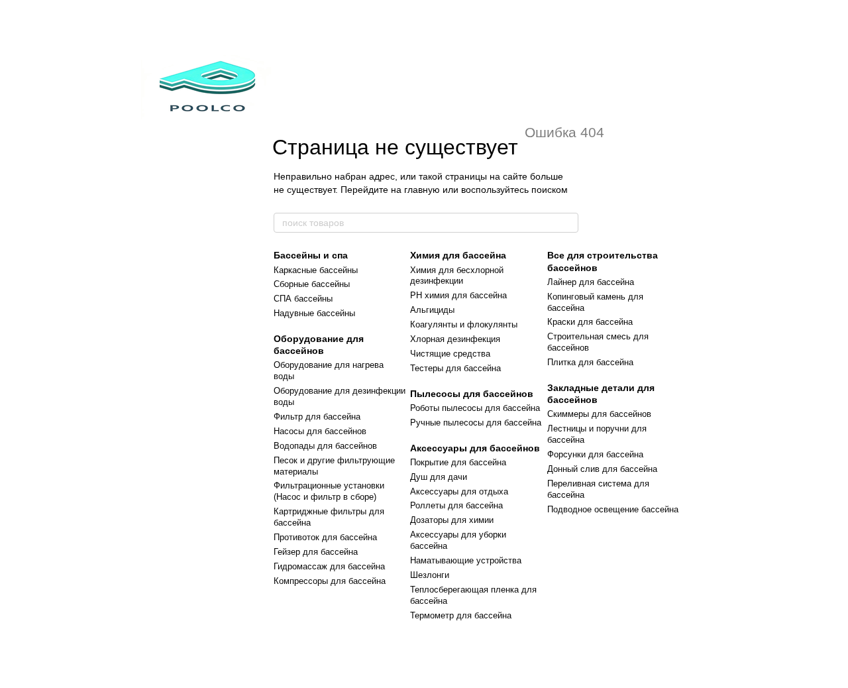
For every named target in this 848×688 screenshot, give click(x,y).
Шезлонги (429, 575)
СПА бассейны (303, 299)
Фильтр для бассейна (317, 417)
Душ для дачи (438, 477)
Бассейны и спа (311, 255)
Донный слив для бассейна (602, 469)
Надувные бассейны (314, 313)
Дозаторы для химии (452, 520)
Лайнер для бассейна (590, 282)
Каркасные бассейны (316, 270)
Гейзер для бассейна (316, 552)
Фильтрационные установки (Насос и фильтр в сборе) (329, 491)
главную (422, 189)
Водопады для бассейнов (325, 446)
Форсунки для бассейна (595, 454)
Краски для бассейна (590, 322)
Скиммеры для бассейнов (599, 414)
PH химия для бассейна (458, 295)
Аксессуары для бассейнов (475, 448)
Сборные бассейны (312, 284)
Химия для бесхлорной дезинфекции (457, 275)
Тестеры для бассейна (455, 368)
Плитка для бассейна (590, 362)
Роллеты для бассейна (456, 505)
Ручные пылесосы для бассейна (475, 423)
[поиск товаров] (567, 223)
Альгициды (432, 310)
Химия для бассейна (458, 255)
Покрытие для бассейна (458, 462)
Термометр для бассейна (460, 615)
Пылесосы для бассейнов (471, 393)
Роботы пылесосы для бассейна (475, 408)
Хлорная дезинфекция (455, 339)
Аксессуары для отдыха (459, 491)
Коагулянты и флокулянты (463, 324)
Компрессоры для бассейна (330, 581)
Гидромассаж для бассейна (329, 566)
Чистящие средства (450, 354)
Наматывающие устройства (465, 560)
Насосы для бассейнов (320, 431)
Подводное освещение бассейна (612, 509)
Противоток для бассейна (325, 537)
